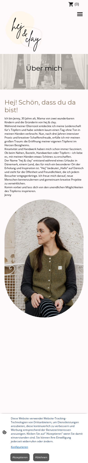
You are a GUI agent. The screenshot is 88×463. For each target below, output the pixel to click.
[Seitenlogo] (24, 31)
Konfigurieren (19, 447)
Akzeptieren (20, 457)
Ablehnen (41, 457)
